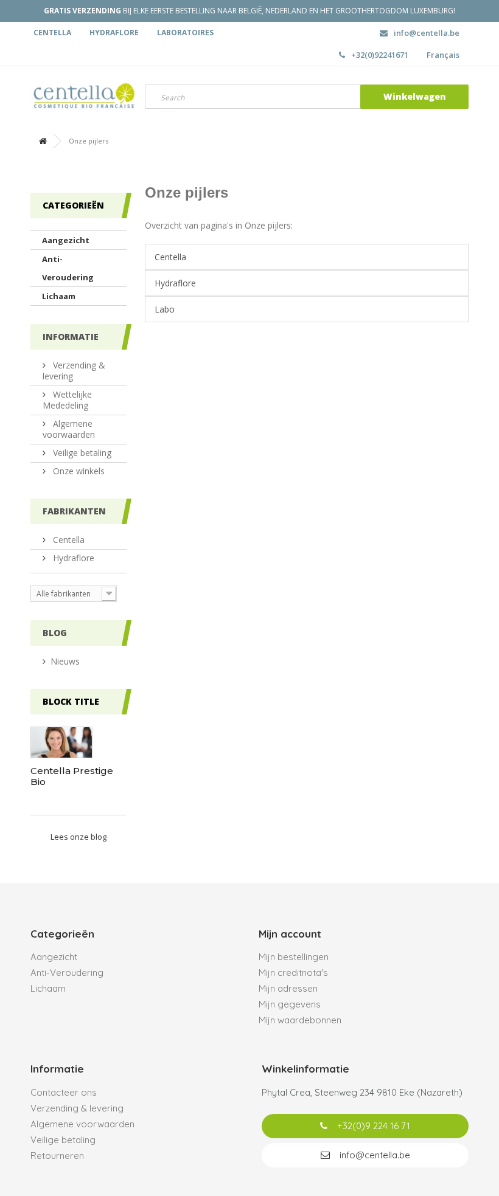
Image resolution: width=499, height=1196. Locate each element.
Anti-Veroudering (68, 268)
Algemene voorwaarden (69, 429)
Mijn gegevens (290, 1004)
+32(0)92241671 (379, 54)
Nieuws (65, 661)
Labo (165, 309)
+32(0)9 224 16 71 (372, 1126)
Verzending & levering (74, 370)
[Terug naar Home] (42, 141)
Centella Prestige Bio (71, 776)
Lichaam (58, 296)
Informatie (71, 336)
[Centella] (78, 96)
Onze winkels (78, 471)
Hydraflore (114, 32)
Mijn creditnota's (293, 972)
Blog (55, 632)
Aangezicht (65, 240)
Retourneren (57, 1155)
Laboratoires (185, 32)
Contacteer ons (63, 1092)
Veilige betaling (81, 452)
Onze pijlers (186, 192)
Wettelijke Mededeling (67, 400)
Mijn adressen (288, 988)
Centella (52, 32)
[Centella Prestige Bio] (61, 742)
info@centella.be (426, 32)
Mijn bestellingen (294, 957)
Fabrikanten (74, 511)
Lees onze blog (78, 836)
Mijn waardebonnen (300, 1020)
